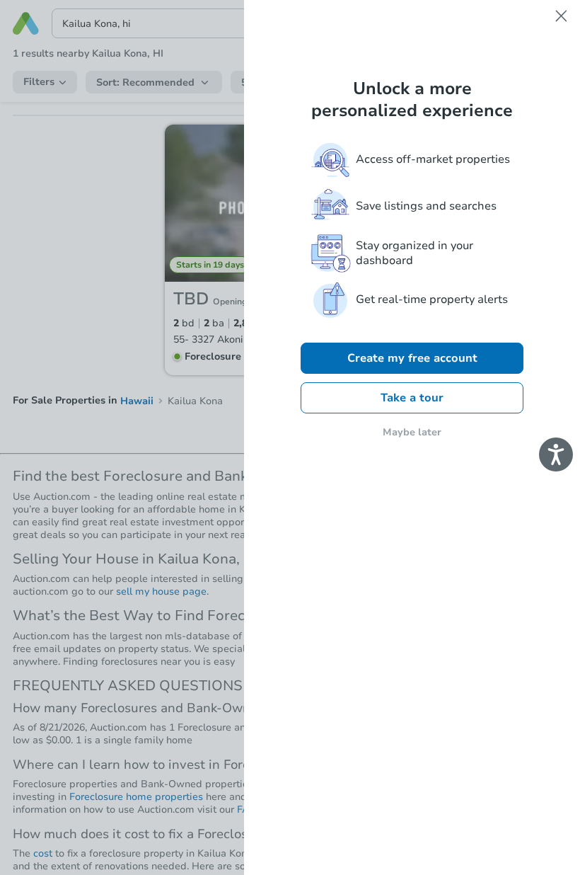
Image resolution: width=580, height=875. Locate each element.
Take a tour (412, 398)
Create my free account (412, 358)
